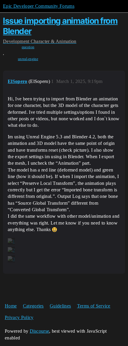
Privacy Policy (19, 317)
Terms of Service (93, 305)
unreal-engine (28, 59)
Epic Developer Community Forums (38, 6)
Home (11, 305)
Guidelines (60, 305)
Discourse (39, 331)
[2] (11, 250)
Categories (33, 305)
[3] (11, 258)
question (28, 47)
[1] (11, 241)
